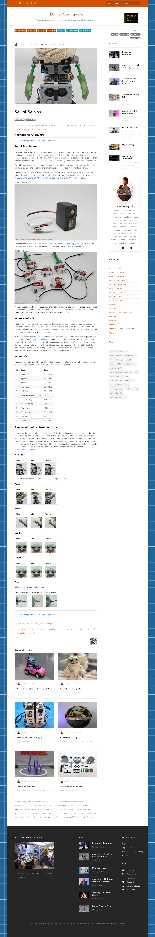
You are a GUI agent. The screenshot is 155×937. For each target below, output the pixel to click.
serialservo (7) (129, 364)
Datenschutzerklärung (132, 852)
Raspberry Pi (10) (117, 280)
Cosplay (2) (114, 308)
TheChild (92, 629)
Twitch (43, 30)
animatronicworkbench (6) (121, 372)
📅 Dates (61, 30)
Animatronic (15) (116, 276)
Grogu (31, 629)
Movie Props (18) (116, 272)
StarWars (41, 629)
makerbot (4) (129, 380)
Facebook (130, 878)
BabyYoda (81, 629)
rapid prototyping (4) (119, 385)
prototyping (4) (117, 389)
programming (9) (129, 356)
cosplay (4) (115, 376)
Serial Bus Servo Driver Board (43, 327)
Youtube (130, 870)
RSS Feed (126, 856)
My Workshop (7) (116, 288)
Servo (65, 629)
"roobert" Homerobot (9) (119, 284)
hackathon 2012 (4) (118, 397)
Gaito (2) (113, 325)
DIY (72, 629)
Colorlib (120, 923)
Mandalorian (53, 629)
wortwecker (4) (116, 393)
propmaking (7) (116, 368)
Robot (36, 633)
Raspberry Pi (135, 38)
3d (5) (136, 372)
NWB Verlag (133, 214)
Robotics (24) (115, 268)
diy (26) (113, 351)
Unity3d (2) (114, 317)
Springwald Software (128, 217)
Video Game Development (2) (121, 313)
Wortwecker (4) (115, 296)
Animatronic (135, 34)
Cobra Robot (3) (116, 300)
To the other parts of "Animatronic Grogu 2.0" (36, 141)
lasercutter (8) (117, 360)
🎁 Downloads (72, 30)
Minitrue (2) (114, 321)
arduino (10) (115, 356)
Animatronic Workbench (39, 339)
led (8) (128, 360)
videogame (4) (116, 380)
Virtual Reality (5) (118, 292)
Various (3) (114, 305)
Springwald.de (133, 886)
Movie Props (124, 34)
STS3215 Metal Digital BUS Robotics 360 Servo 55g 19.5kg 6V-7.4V (43, 178)
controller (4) (131, 389)
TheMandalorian (24, 633)
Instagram (21, 30)
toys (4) (125, 376)
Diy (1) (112, 333)
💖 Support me (85, 30)
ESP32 (23, 629)
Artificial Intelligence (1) (121, 329)
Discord (51, 30)
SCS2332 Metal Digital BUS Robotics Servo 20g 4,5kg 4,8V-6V (59, 244)
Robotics (115, 34)
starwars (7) (115, 364)
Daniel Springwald (67, 14)
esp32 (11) (123, 351)
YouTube (32, 30)
